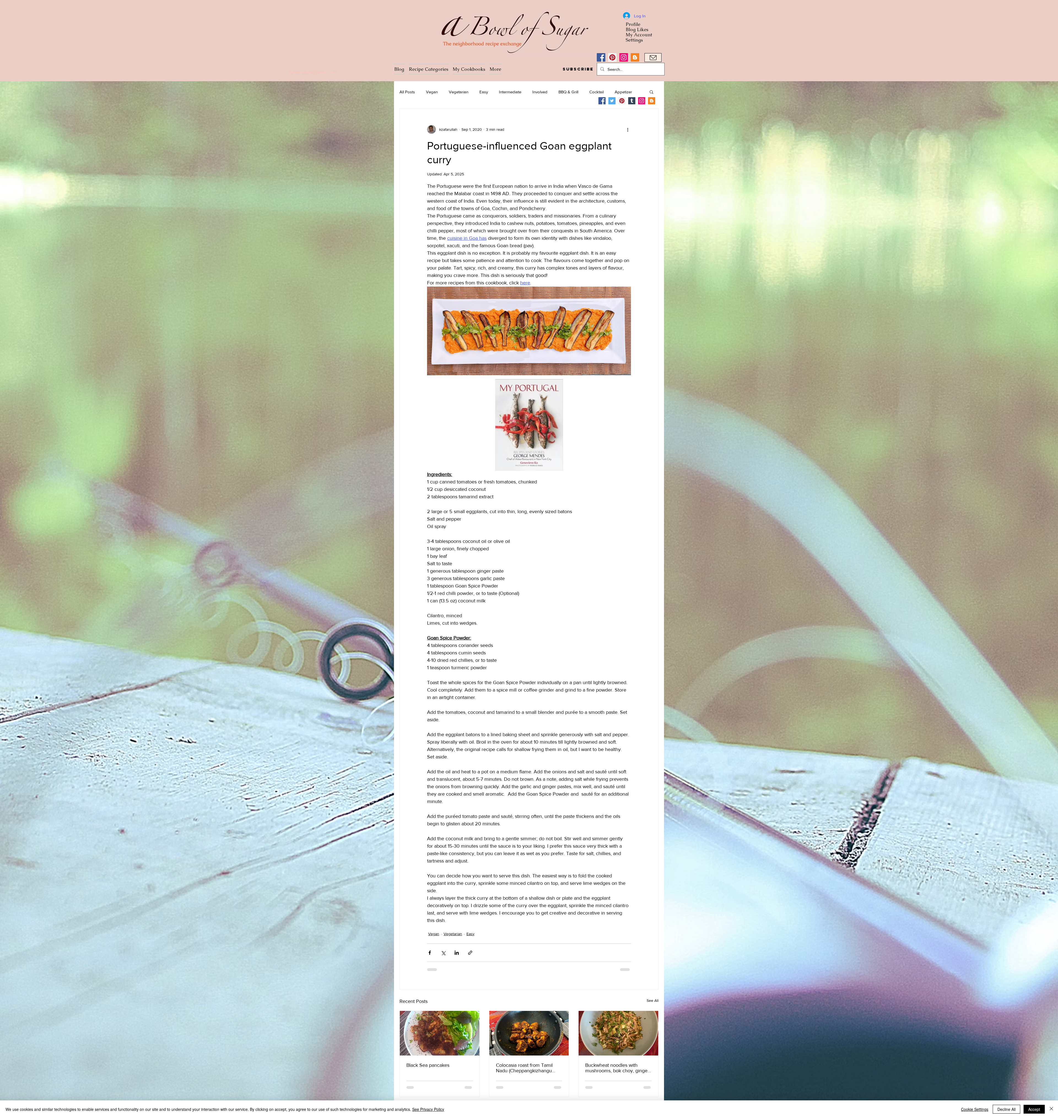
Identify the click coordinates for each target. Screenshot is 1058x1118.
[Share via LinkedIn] (456, 952)
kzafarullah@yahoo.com (313, 72)
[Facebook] (601, 57)
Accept (1034, 1109)
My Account (639, 34)
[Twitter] (612, 100)
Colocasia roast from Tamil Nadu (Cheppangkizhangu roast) (524, 1067)
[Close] (1051, 1109)
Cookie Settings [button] (974, 1109)
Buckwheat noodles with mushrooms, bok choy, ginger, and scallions (617, 1067)
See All (652, 1000)
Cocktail (596, 91)
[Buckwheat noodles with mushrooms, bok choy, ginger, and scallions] (618, 1033)
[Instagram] (623, 57)
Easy (483, 91)
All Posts (407, 91)
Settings (634, 40)
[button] (578, 69)
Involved (539, 91)
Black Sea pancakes (427, 1065)
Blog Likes (637, 29)
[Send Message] (653, 57)
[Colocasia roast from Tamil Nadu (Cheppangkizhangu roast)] (529, 1033)
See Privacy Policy (428, 1109)
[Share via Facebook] (429, 952)
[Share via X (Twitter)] (443, 952)
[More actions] (627, 129)
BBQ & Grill (568, 91)
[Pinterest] (612, 57)
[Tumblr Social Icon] (631, 100)
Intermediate (510, 91)
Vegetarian (458, 91)
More (619, 91)
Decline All (1006, 1109)
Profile (633, 24)
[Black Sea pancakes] (439, 1033)
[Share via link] (470, 952)
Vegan (432, 91)
